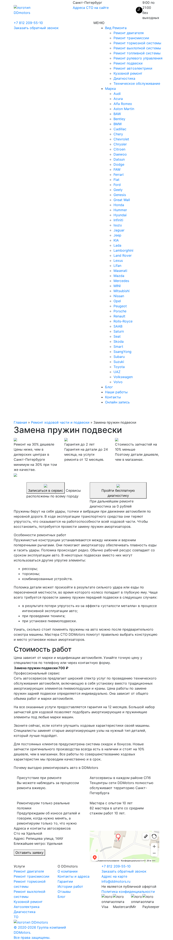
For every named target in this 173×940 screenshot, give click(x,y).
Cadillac (120, 129)
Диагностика (124, 78)
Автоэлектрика (26, 907)
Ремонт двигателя (129, 33)
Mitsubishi (122, 291)
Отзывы (64, 891)
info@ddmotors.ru (115, 881)
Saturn (119, 331)
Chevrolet (121, 139)
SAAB (118, 326)
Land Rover (123, 255)
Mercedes (121, 281)
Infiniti (118, 220)
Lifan (117, 265)
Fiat (116, 179)
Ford (117, 185)
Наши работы (116, 392)
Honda (119, 205)
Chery (118, 134)
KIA (116, 240)
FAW (117, 169)
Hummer (120, 210)
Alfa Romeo (123, 104)
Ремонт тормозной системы (137, 43)
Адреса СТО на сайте (91, 7)
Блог (109, 387)
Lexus (118, 260)
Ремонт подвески (128, 63)
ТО (16, 917)
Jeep (117, 235)
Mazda (119, 276)
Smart (118, 346)
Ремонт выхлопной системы (137, 48)
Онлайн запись (117, 402)
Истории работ (70, 886)
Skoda (119, 341)
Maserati (120, 271)
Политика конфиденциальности (128, 891)
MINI (117, 286)
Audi (117, 93)
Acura (118, 99)
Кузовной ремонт (128, 73)
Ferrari (119, 174)
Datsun (119, 159)
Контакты (113, 397)
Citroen (119, 149)
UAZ (117, 372)
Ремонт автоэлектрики (133, 68)
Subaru (119, 357)
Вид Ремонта (116, 28)
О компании (68, 871)
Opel (117, 301)
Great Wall (122, 200)
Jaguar (119, 230)
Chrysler (120, 144)
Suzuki (119, 362)
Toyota (119, 367)
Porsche (120, 311)
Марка (110, 88)
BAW (117, 114)
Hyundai (120, 215)
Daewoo (120, 154)
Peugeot (120, 306)
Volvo (118, 382)
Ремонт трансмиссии (131, 38)
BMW (118, 124)
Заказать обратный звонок (36, 28)
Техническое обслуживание (137, 83)
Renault (119, 316)
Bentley (119, 119)
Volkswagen (123, 377)
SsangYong (122, 351)
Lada (117, 245)
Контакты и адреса (73, 876)
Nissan (119, 296)
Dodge (119, 164)
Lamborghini (123, 250)
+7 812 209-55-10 (28, 23)
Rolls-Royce (123, 321)
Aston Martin (124, 109)
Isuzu (118, 225)
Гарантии (65, 881)
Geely (118, 190)
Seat (117, 336)
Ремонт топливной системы (137, 53)
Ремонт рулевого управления (138, 58)
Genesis (120, 195)
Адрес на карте (114, 876)
